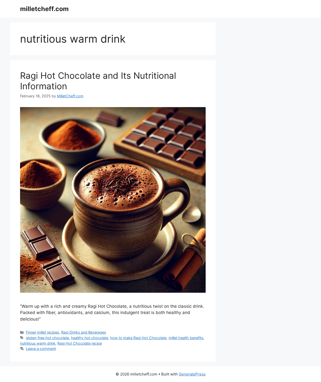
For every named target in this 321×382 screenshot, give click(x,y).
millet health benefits (186, 338)
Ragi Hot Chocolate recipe (79, 343)
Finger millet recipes (42, 332)
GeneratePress (192, 374)
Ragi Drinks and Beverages (83, 332)
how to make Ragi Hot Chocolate (138, 338)
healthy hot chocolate (89, 338)
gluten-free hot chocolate (47, 338)
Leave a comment (41, 348)
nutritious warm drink (37, 343)
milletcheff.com (44, 9)
